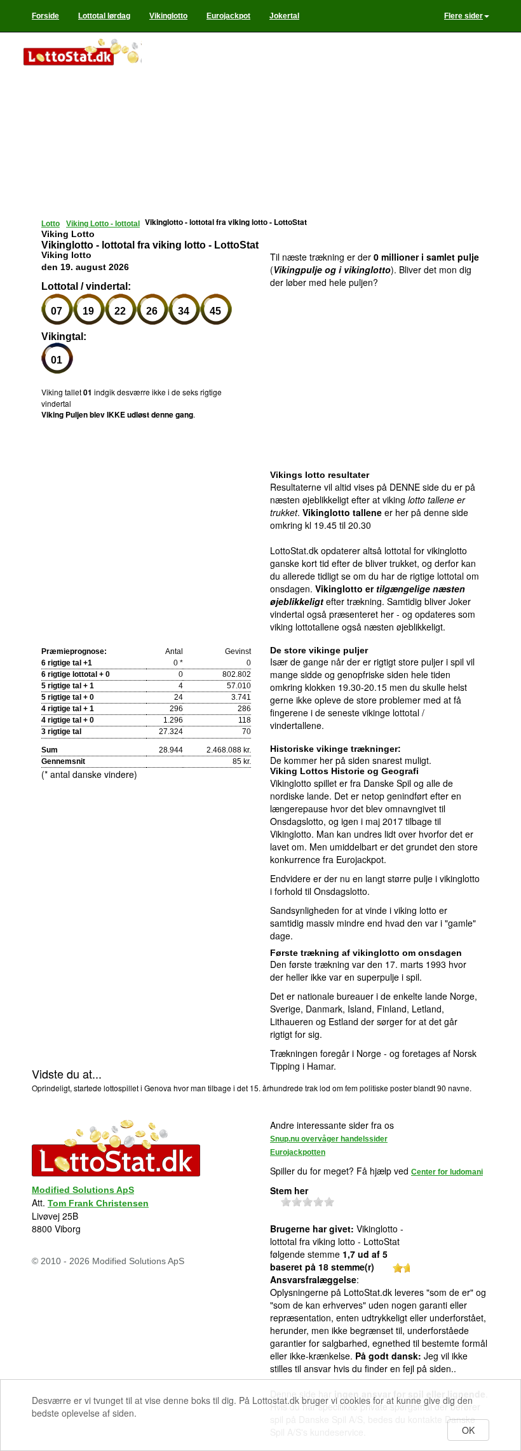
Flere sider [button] (463, 15)
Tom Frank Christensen (98, 1203)
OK (468, 1430)
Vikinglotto (168, 15)
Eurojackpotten (297, 1152)
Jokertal (284, 15)
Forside (45, 15)
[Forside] (82, 53)
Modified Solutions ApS (83, 1190)
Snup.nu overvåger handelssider (329, 1138)
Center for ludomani (447, 1172)
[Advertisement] (320, 127)
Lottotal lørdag (104, 15)
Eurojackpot (228, 15)
